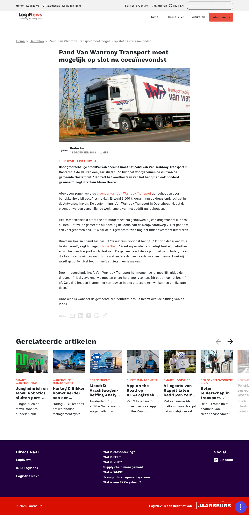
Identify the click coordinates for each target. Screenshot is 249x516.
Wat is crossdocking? (119, 452)
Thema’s (173, 17)
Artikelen (198, 17)
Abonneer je (221, 17)
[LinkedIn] (81, 315)
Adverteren (160, 5)
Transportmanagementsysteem (126, 477)
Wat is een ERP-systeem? (122, 482)
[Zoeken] (229, 6)
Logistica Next (71, 5)
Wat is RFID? (112, 462)
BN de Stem (108, 246)
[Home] (30, 16)
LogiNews (32, 5)
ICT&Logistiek (50, 5)
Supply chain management (123, 467)
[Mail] (73, 315)
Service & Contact (137, 5)
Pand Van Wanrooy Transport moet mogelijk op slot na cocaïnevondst (100, 41)
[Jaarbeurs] (214, 505)
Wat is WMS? (113, 472)
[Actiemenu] (241, 507)
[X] (89, 315)
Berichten (37, 41)
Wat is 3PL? (112, 457)
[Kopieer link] (105, 315)
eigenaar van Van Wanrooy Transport (124, 193)
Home (20, 5)
